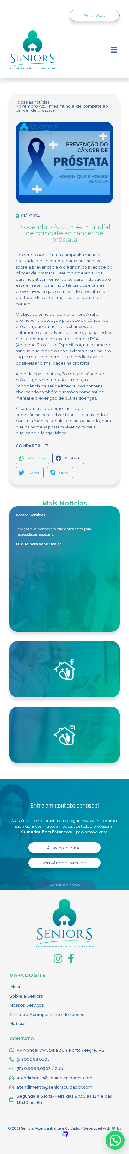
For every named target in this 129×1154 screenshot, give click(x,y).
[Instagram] (58, 958)
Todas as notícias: (33, 102)
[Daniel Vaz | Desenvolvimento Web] (65, 1134)
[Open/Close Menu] (114, 49)
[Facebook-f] (71, 958)
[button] (95, 15)
